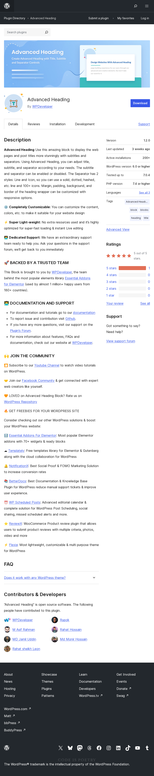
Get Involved (126, 674)
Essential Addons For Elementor (32, 435)
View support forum (120, 341)
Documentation (90, 681)
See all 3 (144, 192)
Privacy (9, 696)
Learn (83, 674)
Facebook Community (38, 380)
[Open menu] (147, 6)
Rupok (64, 620)
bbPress (12, 723)
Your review (115, 303)
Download (140, 103)
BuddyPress (15, 730)
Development (85, 124)
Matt (9, 716)
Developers (87, 689)
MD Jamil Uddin (24, 639)
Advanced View (118, 229)
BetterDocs (17, 481)
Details (13, 124)
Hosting (9, 689)
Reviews (34, 124)
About (8, 674)
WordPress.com (17, 709)
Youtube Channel (46, 365)
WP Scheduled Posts (24, 502)
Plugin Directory (14, 18)
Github (70, 319)
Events (122, 681)
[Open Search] (135, 6)
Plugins (47, 689)
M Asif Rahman (23, 630)
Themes (47, 681)
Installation (58, 124)
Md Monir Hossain (73, 639)
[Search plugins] (47, 32)
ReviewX (15, 524)
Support (144, 124)
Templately (16, 451)
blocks (144, 209)
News (8, 681)
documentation (84, 313)
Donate (124, 689)
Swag (123, 696)
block (134, 209)
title (146, 217)
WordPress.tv (91, 696)
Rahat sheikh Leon (26, 649)
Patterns (48, 696)
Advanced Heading (137, 201)
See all (145, 303)
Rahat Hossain (71, 630)
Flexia (13, 545)
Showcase (49, 674)
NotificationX (18, 466)
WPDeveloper (42, 106)
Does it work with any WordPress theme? (35, 578)
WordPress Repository (20, 402)
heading (136, 217)
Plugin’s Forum (20, 331)
